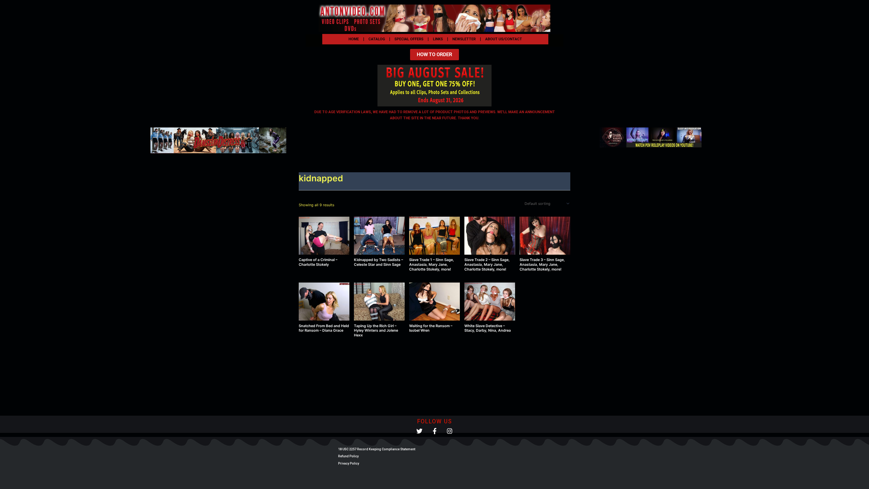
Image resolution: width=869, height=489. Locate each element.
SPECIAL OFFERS (408, 39)
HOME (354, 39)
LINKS (438, 39)
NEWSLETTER (464, 39)
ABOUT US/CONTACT (503, 39)
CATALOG (376, 39)
